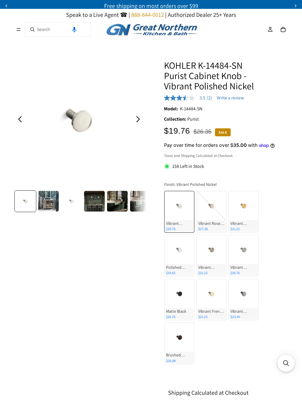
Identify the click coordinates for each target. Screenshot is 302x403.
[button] (74, 29)
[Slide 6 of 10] (140, 201)
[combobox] (58, 29)
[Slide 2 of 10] (48, 201)
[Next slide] (139, 120)
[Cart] (283, 29)
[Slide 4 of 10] (94, 201)
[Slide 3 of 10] (71, 201)
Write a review (230, 98)
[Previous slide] (18, 120)
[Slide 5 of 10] (117, 201)
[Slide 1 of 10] (25, 201)
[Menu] (18, 29)
